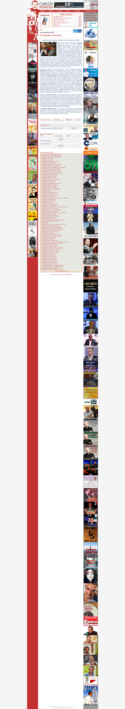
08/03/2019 (44, 222)
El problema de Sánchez (52, 260)
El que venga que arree (52, 257)
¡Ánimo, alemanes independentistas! (55, 266)
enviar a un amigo (46, 119)
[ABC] (80, 16)
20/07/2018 (44, 265)
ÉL (47, 222)
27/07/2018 (44, 263)
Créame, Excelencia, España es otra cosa (56, 224)
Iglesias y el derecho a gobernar (54, 209)
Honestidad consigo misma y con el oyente (56, 212)
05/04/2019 (44, 217)
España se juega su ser (52, 211)
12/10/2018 (44, 255)
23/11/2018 (44, 246)
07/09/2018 (44, 262)
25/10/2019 (44, 183)
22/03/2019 (44, 219)
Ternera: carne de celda (52, 208)
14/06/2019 (44, 202)
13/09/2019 (44, 192)
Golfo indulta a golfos (58, 16)
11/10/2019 (44, 186)
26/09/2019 (44, 189)
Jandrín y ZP (56, 24)
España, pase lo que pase (59, 21)
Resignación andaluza (52, 244)
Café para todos (56, 25)
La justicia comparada (52, 176)
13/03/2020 (44, 157)
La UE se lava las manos (58, 19)
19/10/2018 (44, 253)
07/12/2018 (44, 243)
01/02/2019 (44, 230)
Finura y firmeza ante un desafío (54, 236)
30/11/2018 (44, 244)
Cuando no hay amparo (52, 184)
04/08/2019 (44, 195)
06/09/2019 (44, 193)
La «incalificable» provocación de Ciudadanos (57, 206)
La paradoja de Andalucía (52, 195)
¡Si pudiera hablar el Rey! (52, 203)
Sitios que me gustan (91, 20)
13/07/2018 (44, 266)
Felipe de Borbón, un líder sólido (54, 155)
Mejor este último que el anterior (54, 230)
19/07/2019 (44, 196)
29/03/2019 (44, 218)
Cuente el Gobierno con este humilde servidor (57, 241)
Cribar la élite (50, 158)
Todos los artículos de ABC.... (61, 271)
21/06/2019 (44, 200)
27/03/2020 (44, 154)
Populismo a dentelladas (52, 187)
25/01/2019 (44, 231)
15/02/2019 (44, 227)
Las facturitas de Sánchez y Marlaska (55, 269)
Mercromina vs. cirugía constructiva (55, 265)
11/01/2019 (44, 234)
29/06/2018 (44, 269)
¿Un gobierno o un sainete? (53, 165)
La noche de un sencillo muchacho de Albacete (57, 198)
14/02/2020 (44, 162)
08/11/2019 (44, 180)
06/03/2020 (44, 158)
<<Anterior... (56, 274)
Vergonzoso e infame (51, 186)
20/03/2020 (44, 155)
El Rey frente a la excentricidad (54, 164)
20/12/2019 (44, 174)
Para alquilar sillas (51, 193)
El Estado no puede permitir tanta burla (55, 219)
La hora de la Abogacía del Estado (54, 173)
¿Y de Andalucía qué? (52, 246)
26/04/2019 (44, 211)
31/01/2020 (44, 165)
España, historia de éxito (52, 240)
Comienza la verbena (51, 255)
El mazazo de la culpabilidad (53, 179)
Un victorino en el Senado (52, 231)
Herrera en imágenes (91, 17)
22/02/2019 (44, 225)
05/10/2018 (44, 256)
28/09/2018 (44, 257)
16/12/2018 (44, 240)
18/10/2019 (44, 184)
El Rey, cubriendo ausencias (53, 225)
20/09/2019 (44, 190)
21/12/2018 (44, 238)
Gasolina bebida (50, 238)
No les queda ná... (51, 233)
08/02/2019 (44, 228)
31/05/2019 (44, 205)
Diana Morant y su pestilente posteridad (62, 18)
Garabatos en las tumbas (52, 250)
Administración (90, 13)
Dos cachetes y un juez (52, 221)
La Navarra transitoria (52, 205)
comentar (57, 119)
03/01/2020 (44, 171)
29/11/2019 (44, 177)
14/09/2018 (44, 260)
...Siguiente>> (69, 274)
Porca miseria (50, 202)
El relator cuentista (51, 162)
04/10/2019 (44, 187)
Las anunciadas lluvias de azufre (54, 170)
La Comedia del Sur (51, 256)
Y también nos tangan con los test (54, 154)
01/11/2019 (44, 181)
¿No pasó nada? (50, 160)
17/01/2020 (44, 168)
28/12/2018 (44, 237)
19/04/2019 (44, 214)
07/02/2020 (44, 164)
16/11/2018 (44, 247)
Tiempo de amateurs (51, 199)
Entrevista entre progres (52, 217)
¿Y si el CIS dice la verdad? (53, 252)
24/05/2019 (44, 206)
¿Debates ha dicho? (51, 214)
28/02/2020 (44, 160)
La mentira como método (52, 161)
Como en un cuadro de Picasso (54, 189)
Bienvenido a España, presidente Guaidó (56, 167)
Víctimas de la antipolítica (53, 268)
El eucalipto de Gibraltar (52, 192)
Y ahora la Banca (51, 253)
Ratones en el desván (52, 259)
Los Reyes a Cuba (51, 181)
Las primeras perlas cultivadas (54, 168)
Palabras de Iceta (51, 218)
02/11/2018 (44, 250)
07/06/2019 (44, 203)
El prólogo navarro (51, 200)
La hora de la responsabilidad (53, 157)
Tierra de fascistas (51, 180)
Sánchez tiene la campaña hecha (54, 227)
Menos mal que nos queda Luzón (60, 22)
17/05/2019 (44, 208)
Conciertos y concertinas (52, 263)
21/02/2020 (44, 161)
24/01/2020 (44, 167)
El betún (49, 190)
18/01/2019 (44, 233)
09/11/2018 (44, 249)
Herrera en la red (90, 15)
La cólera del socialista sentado (54, 234)
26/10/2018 (44, 252)
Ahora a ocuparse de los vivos (54, 183)
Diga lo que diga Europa (52, 174)
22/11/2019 (44, 179)
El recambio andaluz (51, 237)
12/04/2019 (44, 215)
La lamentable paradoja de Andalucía (55, 247)
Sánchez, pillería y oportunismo (54, 249)
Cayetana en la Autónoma (52, 215)
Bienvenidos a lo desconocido (53, 171)
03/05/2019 (44, 209)
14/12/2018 (44, 241)
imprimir (79, 119)
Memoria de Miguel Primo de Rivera (55, 243)
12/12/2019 (44, 176)
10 (64, 274)
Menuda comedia (51, 196)
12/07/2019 (44, 198)
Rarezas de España (51, 262)
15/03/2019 (44, 221)
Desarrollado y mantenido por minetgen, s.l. (61, 707)
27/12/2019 (44, 173)
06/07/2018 (44, 268)
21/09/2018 (44, 259)
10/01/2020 (44, 170)
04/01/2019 (44, 236)
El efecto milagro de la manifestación (55, 228)
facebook (70, 119)
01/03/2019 (44, 224)
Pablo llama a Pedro (51, 177)
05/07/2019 (44, 199)
